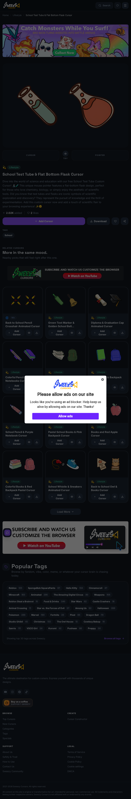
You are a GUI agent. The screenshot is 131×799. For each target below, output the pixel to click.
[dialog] (65, 399)
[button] (65, 416)
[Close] (102, 379)
